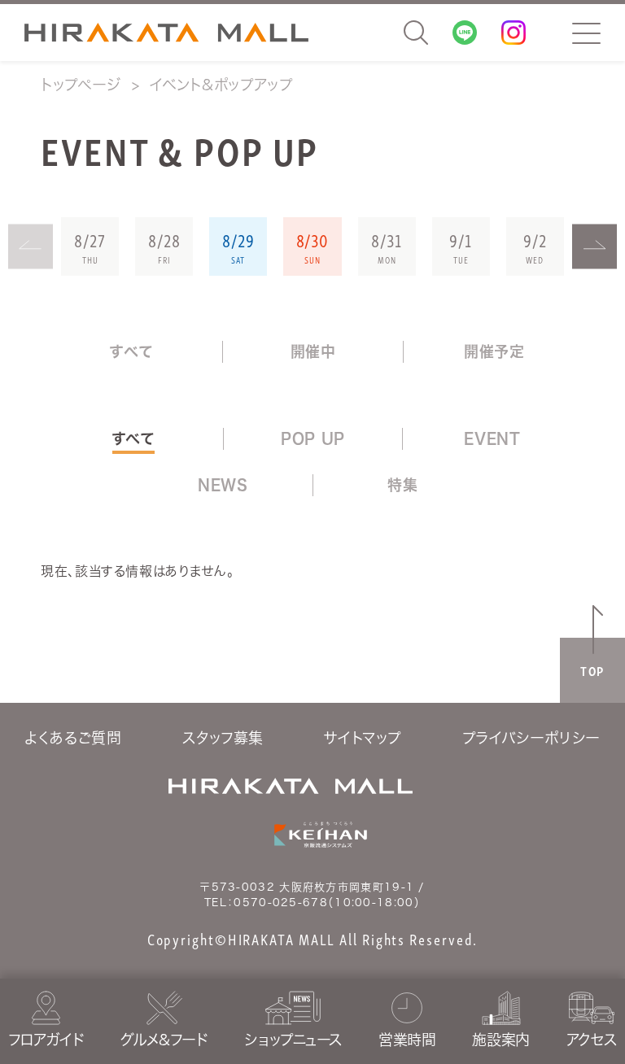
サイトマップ (362, 737)
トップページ (81, 84)
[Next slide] (594, 247)
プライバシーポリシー (531, 737)
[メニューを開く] (586, 33)
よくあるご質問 (72, 737)
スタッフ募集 (223, 737)
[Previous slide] (30, 247)
